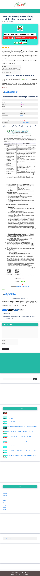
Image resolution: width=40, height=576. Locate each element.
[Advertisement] (20, 363)
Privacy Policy (26, 572)
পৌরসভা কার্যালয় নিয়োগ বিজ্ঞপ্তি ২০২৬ (8, 318)
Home (12, 572)
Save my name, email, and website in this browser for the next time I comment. (19, 346)
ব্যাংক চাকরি (4, 500)
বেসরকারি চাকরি (5, 498)
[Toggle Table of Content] (19, 67)
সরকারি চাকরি (4, 507)
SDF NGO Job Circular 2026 (8, 315)
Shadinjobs (27, 574)
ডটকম (26, 79)
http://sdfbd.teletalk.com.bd (22, 286)
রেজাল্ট (3, 504)
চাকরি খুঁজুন (4, 377)
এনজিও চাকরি (22, 102)
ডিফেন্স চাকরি (4, 491)
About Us (16, 572)
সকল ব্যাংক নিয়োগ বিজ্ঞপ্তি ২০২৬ (9, 293)
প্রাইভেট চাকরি (5, 493)
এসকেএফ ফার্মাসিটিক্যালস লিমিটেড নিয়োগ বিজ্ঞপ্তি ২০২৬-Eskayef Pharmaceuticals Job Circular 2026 (20, 316)
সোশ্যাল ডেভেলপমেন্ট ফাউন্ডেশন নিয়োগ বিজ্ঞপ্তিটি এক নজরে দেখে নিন (11, 69)
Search (35, 379)
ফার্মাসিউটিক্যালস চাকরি (6, 497)
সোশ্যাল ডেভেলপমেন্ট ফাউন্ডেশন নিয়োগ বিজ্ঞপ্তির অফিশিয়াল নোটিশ (11, 71)
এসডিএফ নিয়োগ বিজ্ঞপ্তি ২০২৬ (7, 72)
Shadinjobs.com (7, 538)
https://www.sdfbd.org (24, 122)
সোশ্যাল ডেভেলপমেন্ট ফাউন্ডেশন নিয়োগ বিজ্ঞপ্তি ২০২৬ (10, 68)
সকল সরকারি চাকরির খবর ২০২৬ (8, 292)
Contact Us (21, 572)
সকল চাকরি (8, 313)
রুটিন (3, 502)
